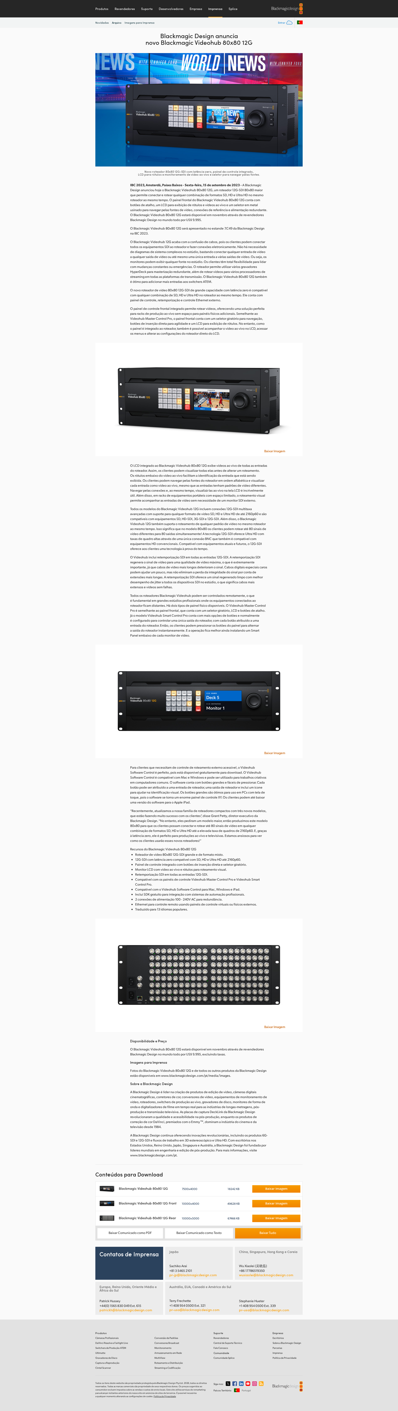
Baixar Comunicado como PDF (130, 1232)
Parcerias (277, 1347)
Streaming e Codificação (167, 1367)
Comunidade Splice (224, 1357)
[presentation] (101, 110)
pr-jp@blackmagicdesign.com (193, 1275)
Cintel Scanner (103, 1367)
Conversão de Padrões (166, 1337)
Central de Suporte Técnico (228, 1342)
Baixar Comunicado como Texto (199, 1232)
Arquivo (117, 22)
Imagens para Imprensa (139, 22)
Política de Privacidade (284, 1357)
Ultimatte (100, 1352)
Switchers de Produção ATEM (110, 1347)
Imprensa (215, 9)
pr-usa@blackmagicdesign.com (194, 1310)
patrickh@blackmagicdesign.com (126, 1310)
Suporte (147, 9)
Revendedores (125, 9)
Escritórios (278, 1337)
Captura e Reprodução (107, 1362)
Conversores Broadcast (166, 1342)
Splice (233, 9)
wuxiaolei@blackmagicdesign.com (266, 1275)
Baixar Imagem (274, 451)
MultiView (159, 1357)
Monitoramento (162, 1347)
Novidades (102, 22)
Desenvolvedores (171, 9)
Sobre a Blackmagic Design (287, 1342)
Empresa (196, 9)
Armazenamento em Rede (168, 1352)
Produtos (101, 9)
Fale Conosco (221, 1347)
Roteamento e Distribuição (168, 1362)
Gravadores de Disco (106, 1357)
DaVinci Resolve (111, 1342)
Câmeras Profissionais (107, 1337)
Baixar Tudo (268, 1232)
